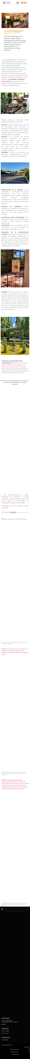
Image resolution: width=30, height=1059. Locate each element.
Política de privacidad (14, 1049)
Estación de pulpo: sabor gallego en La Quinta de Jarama (14, 643)
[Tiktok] (25, 1057)
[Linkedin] (23, 1057)
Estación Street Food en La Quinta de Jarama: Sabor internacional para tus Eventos (14, 773)
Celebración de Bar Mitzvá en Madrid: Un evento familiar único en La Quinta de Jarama (15, 905)
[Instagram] (19, 1057)
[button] (17, 3)
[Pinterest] (28, 1057)
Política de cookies (14, 1051)
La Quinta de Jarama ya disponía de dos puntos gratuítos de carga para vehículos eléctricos (14, 365)
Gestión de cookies (15, 1054)
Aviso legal (26, 1047)
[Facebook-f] (21, 1057)
